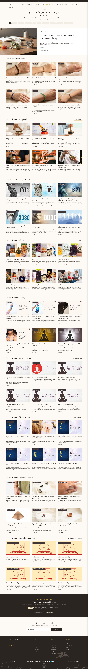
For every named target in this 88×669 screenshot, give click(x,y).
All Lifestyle (78, 297)
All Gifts (79, 240)
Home (10, 7)
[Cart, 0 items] (78, 4)
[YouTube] (11, 645)
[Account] (74, 4)
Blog (67, 647)
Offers (36, 651)
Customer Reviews (69, 645)
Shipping (74, 661)
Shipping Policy (54, 645)
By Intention (37, 4)
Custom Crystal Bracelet (62, 4)
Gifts (43, 4)
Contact (67, 649)
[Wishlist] (76, 4)
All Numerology (78, 417)
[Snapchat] (13, 645)
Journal (48, 4)
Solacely (68, 639)
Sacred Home (29, 4)
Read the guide (44, 50)
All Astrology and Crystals (75, 538)
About (53, 4)
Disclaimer (53, 651)
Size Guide (37, 649)
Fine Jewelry (37, 643)
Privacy (67, 661)
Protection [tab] (31, 607)
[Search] (72, 4)
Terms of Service (54, 649)
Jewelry (23, 4)
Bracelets (36, 641)
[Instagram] (9, 645)
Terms (71, 661)
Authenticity (53, 641)
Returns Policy (53, 647)
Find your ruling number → (49, 612)
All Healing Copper (77, 477)
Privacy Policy (53, 643)
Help (52, 639)
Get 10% (56, 629)
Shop (36, 639)
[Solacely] (13, 4)
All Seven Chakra (77, 358)
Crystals (67, 643)
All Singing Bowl (78, 119)
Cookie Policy (53, 653)
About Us (68, 641)
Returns (77, 661)
